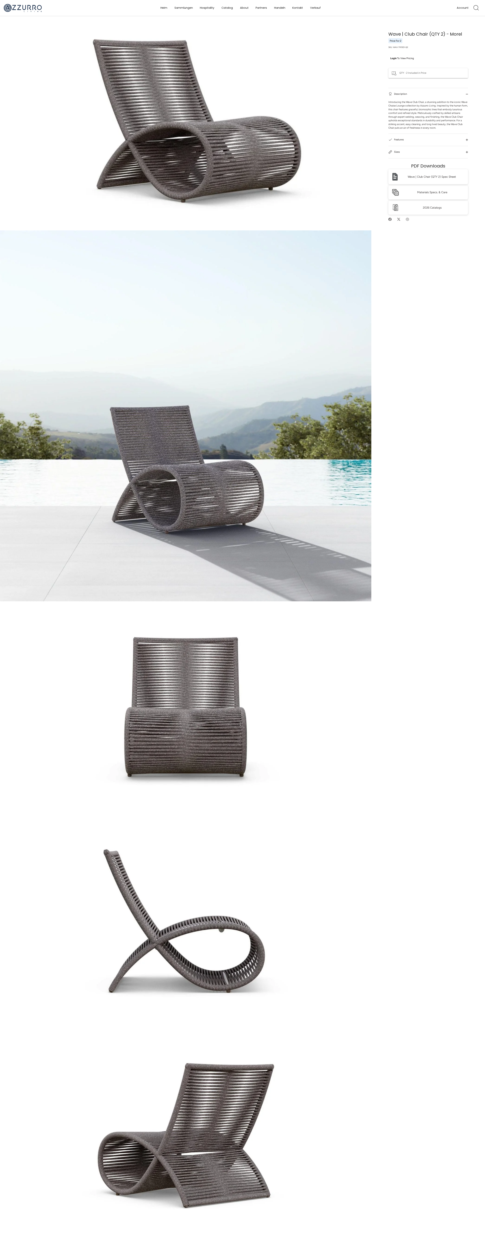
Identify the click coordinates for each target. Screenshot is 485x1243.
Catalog (227, 8)
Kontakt (297, 8)
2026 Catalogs (432, 207)
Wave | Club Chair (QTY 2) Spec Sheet (432, 176)
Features (398, 139)
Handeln (279, 8)
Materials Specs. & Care (432, 192)
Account (463, 8)
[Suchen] (476, 8)
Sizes (396, 151)
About (244, 8)
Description (400, 93)
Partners (261, 8)
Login (393, 58)
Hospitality (207, 8)
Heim (163, 8)
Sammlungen (183, 8)
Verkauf (315, 8)
